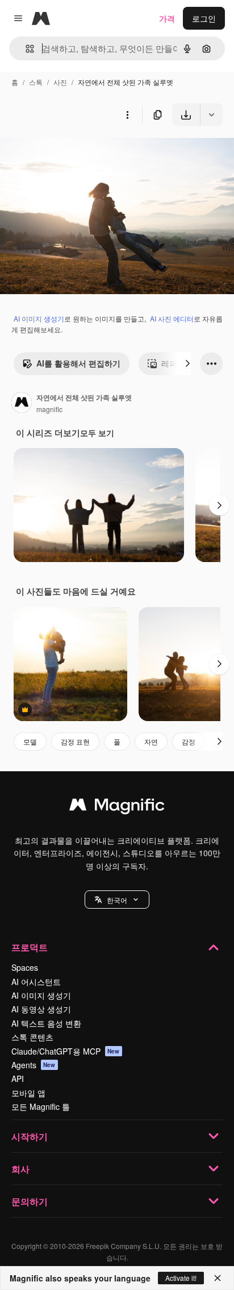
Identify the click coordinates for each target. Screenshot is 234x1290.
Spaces (24, 967)
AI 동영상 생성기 (41, 1009)
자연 (151, 741)
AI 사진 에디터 (172, 318)
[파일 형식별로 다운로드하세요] (211, 114)
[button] (117, 899)
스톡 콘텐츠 (32, 1037)
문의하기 (29, 1201)
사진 (60, 82)
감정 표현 (75, 741)
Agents (33, 1065)
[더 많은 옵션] (127, 114)
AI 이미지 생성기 (39, 318)
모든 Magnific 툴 (40, 1106)
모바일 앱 (28, 1092)
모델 (30, 741)
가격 (167, 18)
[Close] (217, 1278)
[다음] (187, 363)
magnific (49, 409)
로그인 (204, 18)
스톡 (36, 82)
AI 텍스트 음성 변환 (46, 1023)
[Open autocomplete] (25, 48)
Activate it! (181, 1278)
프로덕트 (29, 947)
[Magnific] (117, 807)
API (17, 1078)
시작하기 (29, 1136)
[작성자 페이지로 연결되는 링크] (21, 403)
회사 (20, 1168)
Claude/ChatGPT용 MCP (65, 1051)
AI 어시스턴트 (36, 981)
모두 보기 (97, 432)
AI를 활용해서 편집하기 (78, 363)
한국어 (117, 900)
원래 (65, 152)
